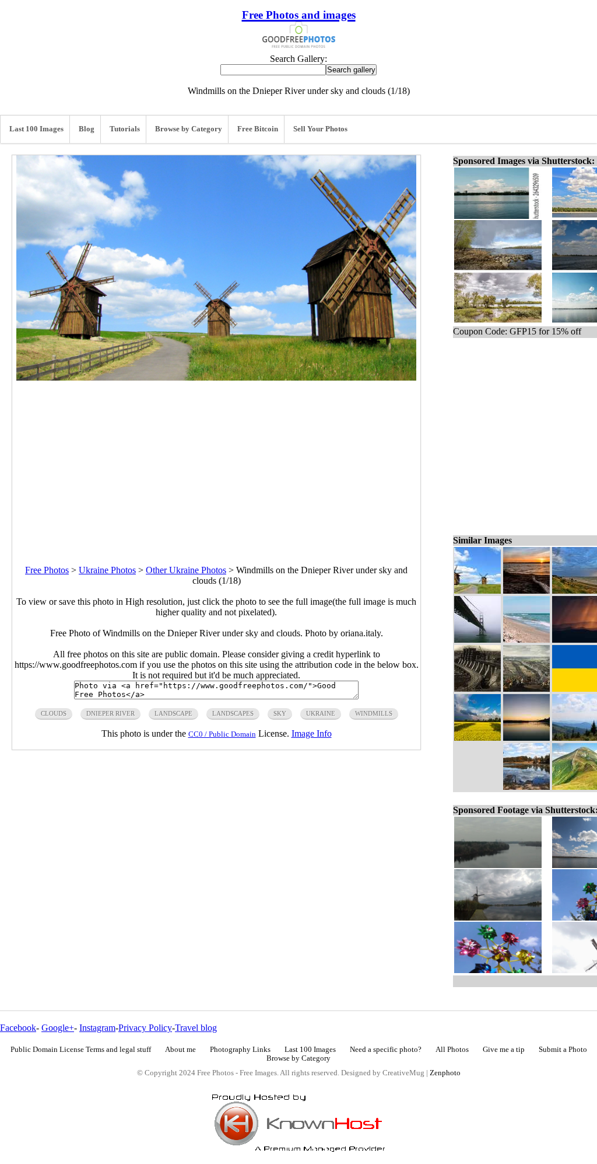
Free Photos (47, 570)
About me (180, 1049)
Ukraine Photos (107, 570)
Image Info (312, 733)
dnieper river (110, 713)
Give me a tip (504, 1049)
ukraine (320, 713)
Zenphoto (445, 1073)
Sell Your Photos (320, 129)
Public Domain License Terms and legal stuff (80, 1049)
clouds (53, 713)
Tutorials (125, 129)
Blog (86, 129)
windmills (373, 713)
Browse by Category (188, 129)
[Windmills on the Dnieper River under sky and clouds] (477, 590)
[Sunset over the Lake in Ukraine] (526, 590)
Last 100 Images (36, 129)
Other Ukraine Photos (186, 570)
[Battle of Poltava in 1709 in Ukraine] (526, 688)
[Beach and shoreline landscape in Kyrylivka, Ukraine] (526, 639)
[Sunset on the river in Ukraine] (526, 738)
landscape (173, 713)
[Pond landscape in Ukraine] (526, 787)
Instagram (97, 1028)
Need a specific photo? (386, 1049)
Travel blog (196, 1028)
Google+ (57, 1028)
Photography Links (240, 1049)
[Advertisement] (216, 462)
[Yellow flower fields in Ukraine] (477, 738)
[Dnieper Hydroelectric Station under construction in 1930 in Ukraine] (477, 688)
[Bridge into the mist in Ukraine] (477, 639)
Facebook (18, 1028)
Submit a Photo (563, 1049)
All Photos (452, 1049)
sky (279, 713)
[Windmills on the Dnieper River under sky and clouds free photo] (216, 377)
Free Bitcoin (257, 129)
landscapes (233, 713)
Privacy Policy (145, 1028)
